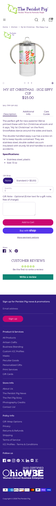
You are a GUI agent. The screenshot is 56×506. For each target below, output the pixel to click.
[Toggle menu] (4, 19)
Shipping (8, 435)
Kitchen (14, 27)
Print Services (10, 369)
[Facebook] (4, 460)
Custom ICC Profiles (13, 351)
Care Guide (46, 112)
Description (10, 114)
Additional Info (28, 112)
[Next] (52, 83)
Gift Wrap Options (12, 421)
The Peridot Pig (24, 499)
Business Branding (13, 346)
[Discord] (32, 460)
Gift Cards (8, 374)
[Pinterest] (18, 460)
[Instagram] (13, 460)
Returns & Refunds (13, 430)
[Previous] (4, 83)
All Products (9, 337)
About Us (8, 388)
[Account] (43, 18)
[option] (28, 55)
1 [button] (24, 83)
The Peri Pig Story (12, 398)
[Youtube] (9, 460)
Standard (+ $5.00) (26, 180)
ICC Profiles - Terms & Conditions (20, 444)
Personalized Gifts (12, 365)
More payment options (28, 237)
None (8, 180)
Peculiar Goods (11, 360)
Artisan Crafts (10, 342)
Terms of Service (11, 440)
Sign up (13, 318)
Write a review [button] (28, 277)
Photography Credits (14, 402)
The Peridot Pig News (14, 393)
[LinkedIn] (27, 460)
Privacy (6, 426)
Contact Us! (9, 407)
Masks (6, 356)
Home (5, 27)
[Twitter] (22, 460)
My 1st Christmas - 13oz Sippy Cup (34, 27)
